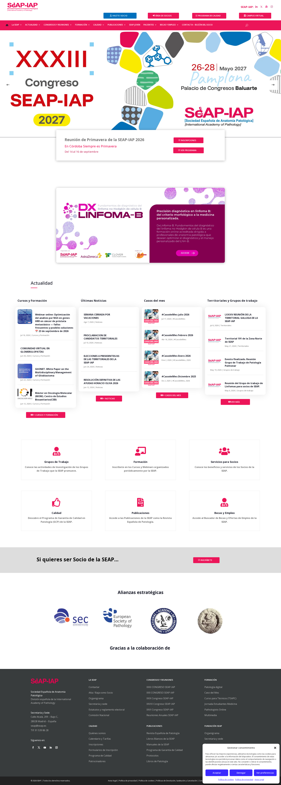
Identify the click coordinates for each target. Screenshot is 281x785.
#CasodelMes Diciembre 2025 (179, 376)
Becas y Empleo (224, 513)
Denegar (241, 772)
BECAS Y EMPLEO (168, 25)
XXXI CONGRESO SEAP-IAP (161, 687)
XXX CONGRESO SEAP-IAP (160, 692)
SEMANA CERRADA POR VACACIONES (97, 316)
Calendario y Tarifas (100, 738)
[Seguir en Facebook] (33, 747)
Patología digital (213, 687)
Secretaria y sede (213, 738)
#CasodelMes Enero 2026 (176, 355)
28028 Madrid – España (43, 721)
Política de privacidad (244, 779)
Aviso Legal (259, 779)
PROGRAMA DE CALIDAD (209, 15)
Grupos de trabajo (231, 370)
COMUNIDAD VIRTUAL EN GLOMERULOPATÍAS (35, 350)
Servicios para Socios (224, 462)
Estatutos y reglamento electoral (107, 709)
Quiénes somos (97, 733)
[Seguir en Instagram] (56, 747)
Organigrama (96, 698)
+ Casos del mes (172, 395)
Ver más (235, 401)
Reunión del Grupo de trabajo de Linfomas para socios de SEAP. (244, 385)
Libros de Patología (157, 761)
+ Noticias (109, 398)
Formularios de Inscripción (103, 750)
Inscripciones (188, 140)
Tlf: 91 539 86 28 (39, 730)
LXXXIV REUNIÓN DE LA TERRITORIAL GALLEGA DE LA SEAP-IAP (241, 318)
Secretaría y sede (98, 704)
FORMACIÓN (81, 25)
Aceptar (217, 772)
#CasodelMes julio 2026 (175, 314)
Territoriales (226, 325)
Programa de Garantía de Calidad (165, 750)
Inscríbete (206, 560)
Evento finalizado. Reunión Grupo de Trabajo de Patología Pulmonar (243, 362)
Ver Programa (188, 150)
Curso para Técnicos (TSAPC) (220, 698)
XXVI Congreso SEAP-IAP (160, 709)
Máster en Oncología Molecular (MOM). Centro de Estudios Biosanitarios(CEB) (53, 396)
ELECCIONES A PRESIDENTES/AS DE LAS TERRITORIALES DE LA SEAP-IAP (101, 359)
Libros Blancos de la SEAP (161, 738)
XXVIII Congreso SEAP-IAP (161, 704)
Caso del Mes (211, 692)
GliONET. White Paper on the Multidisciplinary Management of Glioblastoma (53, 372)
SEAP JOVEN (134, 25)
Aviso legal (112, 780)
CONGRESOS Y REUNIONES (56, 25)
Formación (140, 462)
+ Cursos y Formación (45, 415)
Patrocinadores (97, 761)
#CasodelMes (179, 318)
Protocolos (153, 755)
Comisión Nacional (99, 715)
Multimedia (210, 715)
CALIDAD (97, 25)
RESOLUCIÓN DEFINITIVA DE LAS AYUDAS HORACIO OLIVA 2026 (102, 381)
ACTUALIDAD (31, 25)
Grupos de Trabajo (56, 462)
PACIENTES (148, 25)
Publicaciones (140, 513)
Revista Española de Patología (163, 733)
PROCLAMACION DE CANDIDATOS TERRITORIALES (100, 337)
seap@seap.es (38, 725)
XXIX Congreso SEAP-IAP (160, 698)
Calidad (56, 513)
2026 (188, 360)
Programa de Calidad (100, 755)
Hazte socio (120, 15)
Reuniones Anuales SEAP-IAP (162, 715)
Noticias (98, 322)
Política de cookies (226, 779)
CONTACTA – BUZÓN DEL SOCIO (197, 25)
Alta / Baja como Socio (101, 692)
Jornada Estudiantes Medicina (220, 704)
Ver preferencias (265, 772)
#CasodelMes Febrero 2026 (177, 335)
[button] (275, 747)
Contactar (94, 687)
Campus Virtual (255, 15)
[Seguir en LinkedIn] (50, 747)
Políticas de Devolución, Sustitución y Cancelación (176, 780)
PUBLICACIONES (115, 25)
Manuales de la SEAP (158, 744)
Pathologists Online (215, 709)
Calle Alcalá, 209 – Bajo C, (44, 716)
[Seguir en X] (39, 747)
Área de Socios (163, 15)
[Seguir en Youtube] (44, 747)
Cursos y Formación (40, 335)
